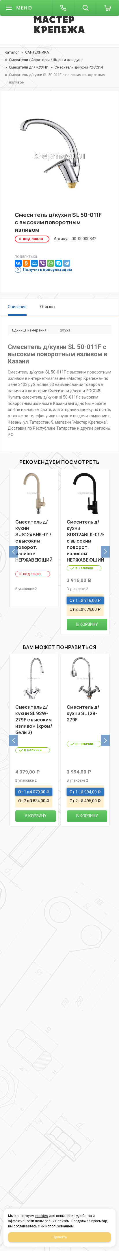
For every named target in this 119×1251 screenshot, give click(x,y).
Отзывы (47, 306)
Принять (60, 1237)
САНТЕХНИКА (37, 52)
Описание (17, 306)
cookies (41, 1216)
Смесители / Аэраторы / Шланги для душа (46, 60)
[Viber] (42, 263)
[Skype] (58, 263)
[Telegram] (66, 263)
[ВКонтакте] (18, 263)
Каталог (12, 52)
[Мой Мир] (34, 263)
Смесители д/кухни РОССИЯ (79, 67)
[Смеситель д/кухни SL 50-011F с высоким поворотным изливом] (59, 155)
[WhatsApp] (50, 263)
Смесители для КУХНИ (29, 67)
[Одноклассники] (26, 263)
